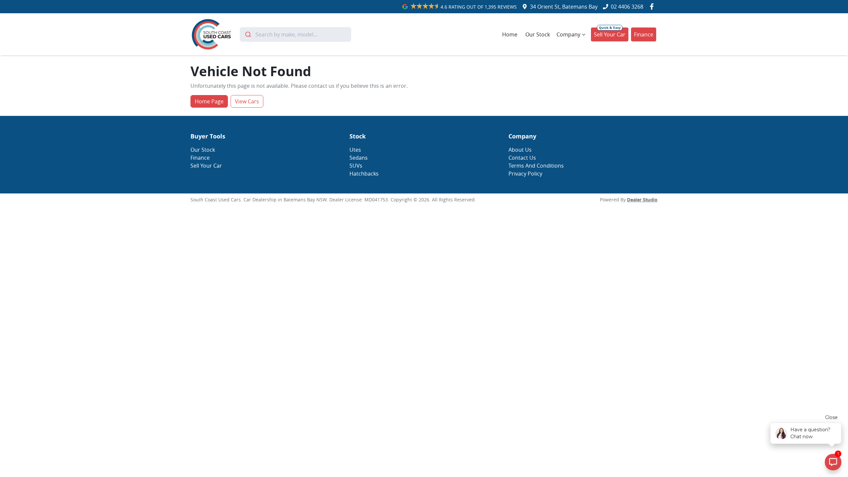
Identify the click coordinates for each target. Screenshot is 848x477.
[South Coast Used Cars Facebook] (653, 6)
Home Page (209, 101)
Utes (355, 149)
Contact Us (522, 157)
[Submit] (247, 34)
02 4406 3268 (627, 6)
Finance (643, 34)
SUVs (355, 165)
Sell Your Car (609, 34)
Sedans (358, 157)
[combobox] (295, 34)
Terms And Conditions (536, 165)
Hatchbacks (364, 173)
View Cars (247, 101)
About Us (520, 149)
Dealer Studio (642, 200)
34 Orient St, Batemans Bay (564, 6)
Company (568, 34)
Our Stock (537, 34)
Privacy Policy (525, 173)
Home (509, 34)
